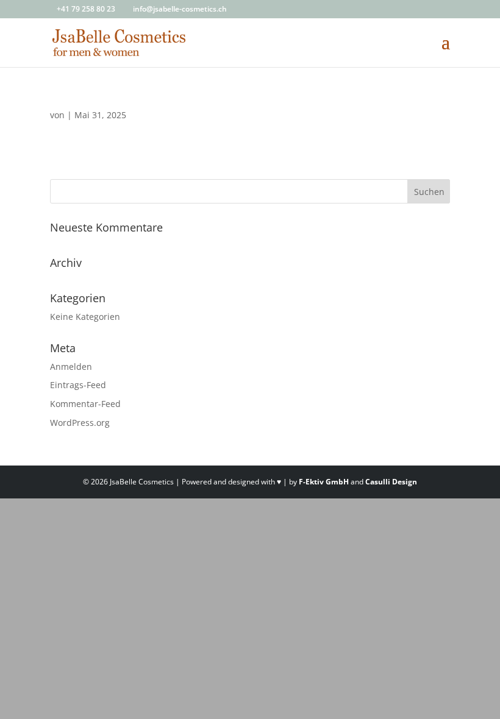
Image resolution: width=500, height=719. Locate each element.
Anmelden (71, 366)
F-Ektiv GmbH (324, 481)
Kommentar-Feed (85, 403)
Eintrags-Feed (78, 385)
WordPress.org (80, 422)
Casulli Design (391, 481)
